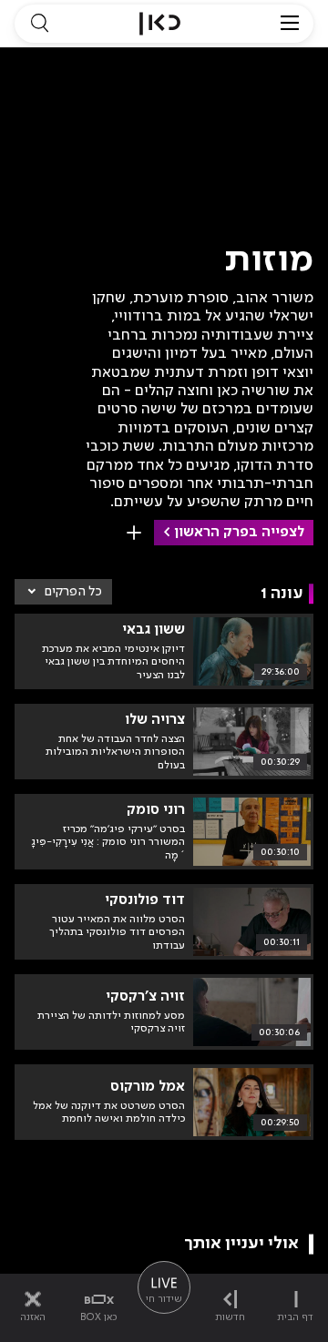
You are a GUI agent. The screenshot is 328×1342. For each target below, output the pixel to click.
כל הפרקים (73, 591)
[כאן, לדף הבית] (160, 23)
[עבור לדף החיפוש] (39, 24)
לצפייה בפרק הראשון (239, 532)
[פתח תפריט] (289, 24)
